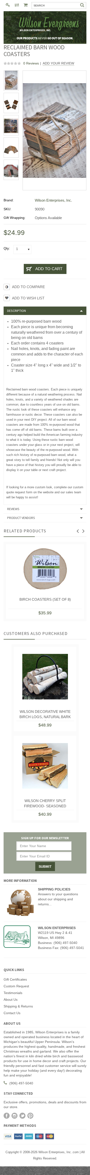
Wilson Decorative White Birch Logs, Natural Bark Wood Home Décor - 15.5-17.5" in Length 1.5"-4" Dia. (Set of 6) (45, 715)
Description (16, 310)
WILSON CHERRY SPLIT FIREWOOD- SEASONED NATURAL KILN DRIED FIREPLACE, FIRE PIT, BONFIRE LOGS (45, 804)
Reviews (13, 509)
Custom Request (16, 986)
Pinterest (30, 1116)
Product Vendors (21, 518)
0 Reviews (31, 63)
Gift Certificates (15, 979)
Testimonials (13, 993)
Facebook (7, 1116)
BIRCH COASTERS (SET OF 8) (45, 599)
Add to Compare (28, 287)
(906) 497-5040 (21, 1083)
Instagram (15, 1116)
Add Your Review (58, 63)
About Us (11, 999)
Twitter (22, 1116)
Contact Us (12, 1013)
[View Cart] (26, 5)
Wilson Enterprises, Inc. (53, 200)
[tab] (45, 310)
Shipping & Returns (18, 1006)
